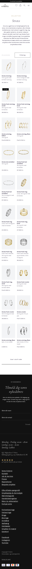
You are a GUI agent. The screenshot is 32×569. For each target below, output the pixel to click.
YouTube (5, 543)
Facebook (5, 537)
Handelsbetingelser (9, 498)
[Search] (24, 5)
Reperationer (7, 482)
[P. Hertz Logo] (5, 5)
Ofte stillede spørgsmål (11, 490)
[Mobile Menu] (28, 5)
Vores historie (7, 471)
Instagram (6, 540)
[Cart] (20, 5)
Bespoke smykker (8, 484)
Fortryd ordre (7, 504)
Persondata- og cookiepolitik (11, 554)
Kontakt (5, 474)
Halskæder (6, 526)
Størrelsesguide (8, 496)
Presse (4, 479)
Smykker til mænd (9, 529)
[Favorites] (16, 5)
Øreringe (5, 518)
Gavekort (5, 532)
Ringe (4, 515)
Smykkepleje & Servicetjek (12, 493)
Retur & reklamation (10, 501)
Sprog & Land (6, 559)
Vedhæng (5, 523)
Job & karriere (7, 476)
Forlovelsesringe (8, 510)
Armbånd (5, 521)
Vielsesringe (6, 512)
